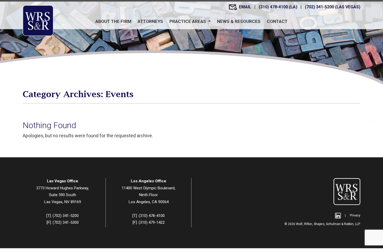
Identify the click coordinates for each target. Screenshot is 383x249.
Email (245, 6)
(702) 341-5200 (66, 215)
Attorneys (150, 21)
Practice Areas (188, 21)
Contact (277, 21)
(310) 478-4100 (152, 215)
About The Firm (113, 21)
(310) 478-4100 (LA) (278, 6)
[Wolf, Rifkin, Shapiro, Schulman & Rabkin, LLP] (38, 20)
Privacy (355, 215)
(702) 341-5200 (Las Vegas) (332, 6)
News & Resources (239, 21)
